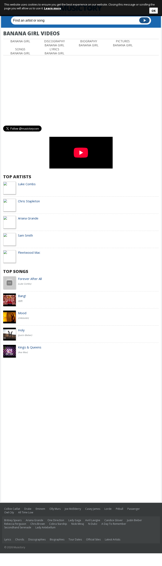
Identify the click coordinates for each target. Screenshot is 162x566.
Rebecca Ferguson (15, 524)
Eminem (40, 509)
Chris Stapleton (29, 201)
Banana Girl (20, 41)
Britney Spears (13, 520)
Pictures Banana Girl (123, 43)
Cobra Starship (58, 524)
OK (153, 10)
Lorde (108, 509)
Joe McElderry (73, 509)
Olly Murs (55, 509)
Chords (19, 539)
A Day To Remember (113, 524)
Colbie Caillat (12, 509)
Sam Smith (25, 235)
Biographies (57, 539)
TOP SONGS (15, 271)
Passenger (133, 509)
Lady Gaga (74, 520)
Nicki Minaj (77, 524)
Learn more (52, 8)
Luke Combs (27, 184)
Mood (22, 313)
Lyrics (7, 539)
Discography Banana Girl (54, 43)
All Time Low (25, 512)
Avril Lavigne (92, 520)
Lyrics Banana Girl (54, 51)
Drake (27, 509)
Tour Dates (75, 539)
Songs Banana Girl (20, 51)
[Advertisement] (52, 59)
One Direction (55, 520)
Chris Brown (37, 524)
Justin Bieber (134, 520)
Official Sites (93, 539)
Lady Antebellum (45, 527)
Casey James (92, 509)
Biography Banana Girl (89, 43)
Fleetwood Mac (29, 252)
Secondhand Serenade (17, 527)
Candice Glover (113, 520)
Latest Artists (112, 539)
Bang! (22, 296)
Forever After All (30, 279)
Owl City (9, 512)
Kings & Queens (29, 347)
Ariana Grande (28, 218)
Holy (21, 330)
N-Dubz (92, 524)
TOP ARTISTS (17, 177)
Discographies (37, 539)
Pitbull (119, 509)
